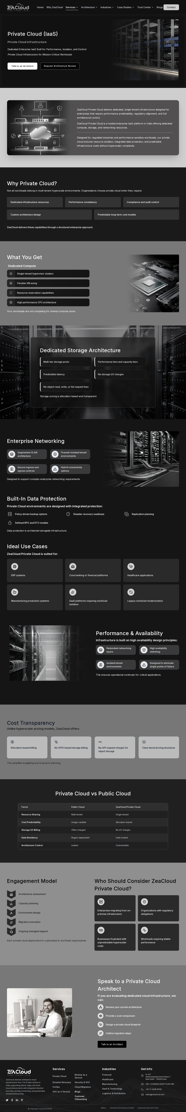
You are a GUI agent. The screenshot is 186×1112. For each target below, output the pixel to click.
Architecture (88, 7)
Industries (106, 7)
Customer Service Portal (147, 1108)
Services (70, 7)
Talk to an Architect (22, 66)
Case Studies (124, 7)
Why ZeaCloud (54, 7)
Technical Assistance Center (122, 1108)
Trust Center (144, 7)
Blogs (160, 7)
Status (103, 1108)
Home (40, 7)
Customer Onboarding (81, 1097)
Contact (171, 7)
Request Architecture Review (60, 66)
